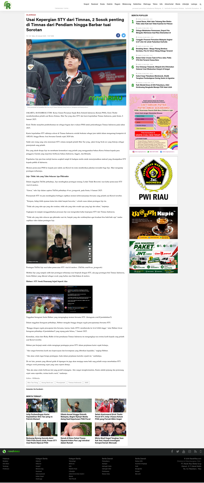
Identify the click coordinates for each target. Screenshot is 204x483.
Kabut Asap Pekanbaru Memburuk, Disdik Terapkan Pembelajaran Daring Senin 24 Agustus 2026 (155, 78)
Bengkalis (138, 469)
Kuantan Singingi (141, 464)
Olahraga (147, 4)
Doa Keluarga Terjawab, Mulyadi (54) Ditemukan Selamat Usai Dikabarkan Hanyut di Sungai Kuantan (155, 69)
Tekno (155, 4)
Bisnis (178, 4)
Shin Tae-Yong (32, 382)
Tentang (5, 466)
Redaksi (5, 461)
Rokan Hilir (139, 461)
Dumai (137, 471)
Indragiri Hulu (106, 466)
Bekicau (71, 464)
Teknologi (72, 461)
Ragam (117, 4)
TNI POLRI (72, 479)
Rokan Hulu (106, 474)
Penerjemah (61, 382)
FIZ (27, 36)
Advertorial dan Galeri (76, 474)
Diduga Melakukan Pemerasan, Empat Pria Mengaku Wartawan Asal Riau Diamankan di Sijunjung (153, 33)
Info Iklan (6, 464)
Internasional (40, 474)
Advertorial (169, 4)
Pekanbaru (106, 461)
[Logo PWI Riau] (153, 180)
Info (161, 4)
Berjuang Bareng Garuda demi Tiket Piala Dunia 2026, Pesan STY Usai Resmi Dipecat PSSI (41, 440)
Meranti (138, 474)
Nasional (94, 4)
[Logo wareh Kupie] (153, 223)
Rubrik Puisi (73, 469)
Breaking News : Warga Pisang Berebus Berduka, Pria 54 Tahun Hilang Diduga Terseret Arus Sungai (154, 51)
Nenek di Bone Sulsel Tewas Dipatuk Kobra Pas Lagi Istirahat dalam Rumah (75, 440)
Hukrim (110, 4)
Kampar (104, 464)
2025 (86, 382)
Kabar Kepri (40, 476)
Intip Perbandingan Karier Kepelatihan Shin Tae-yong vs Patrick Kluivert (39, 417)
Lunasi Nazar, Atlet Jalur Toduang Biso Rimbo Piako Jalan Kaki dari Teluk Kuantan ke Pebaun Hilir (154, 24)
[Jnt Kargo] (153, 257)
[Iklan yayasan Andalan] (153, 124)
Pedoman (6, 469)
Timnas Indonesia (74, 382)
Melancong (126, 4)
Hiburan (38, 464)
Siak (136, 466)
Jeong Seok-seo (47, 382)
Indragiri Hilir (106, 469)
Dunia (102, 4)
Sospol (86, 4)
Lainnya (194, 4)
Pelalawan (105, 471)
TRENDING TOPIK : (62, 8)
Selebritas (137, 4)
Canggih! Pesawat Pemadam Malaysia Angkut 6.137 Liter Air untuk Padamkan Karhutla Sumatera (154, 42)
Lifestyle (185, 4)
